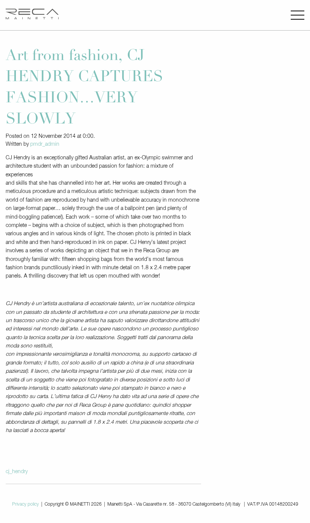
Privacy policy (25, 504)
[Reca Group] (32, 15)
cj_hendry (17, 471)
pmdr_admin (44, 144)
